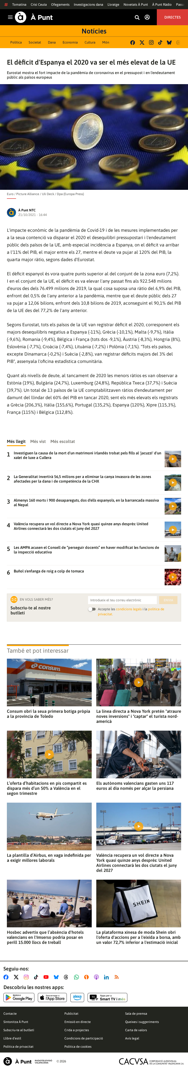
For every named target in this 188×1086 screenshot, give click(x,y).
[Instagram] (151, 42)
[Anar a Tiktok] (37, 977)
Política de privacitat (18, 1046)
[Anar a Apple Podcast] (97, 977)
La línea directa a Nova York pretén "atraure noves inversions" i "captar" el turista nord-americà (138, 716)
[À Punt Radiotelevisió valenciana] (27, 1061)
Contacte (10, 1013)
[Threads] (178, 42)
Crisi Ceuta (39, 4)
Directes (172, 17)
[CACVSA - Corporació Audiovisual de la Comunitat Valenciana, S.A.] (152, 1061)
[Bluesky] (169, 42)
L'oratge (113, 4)
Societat (35, 42)
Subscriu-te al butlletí (18, 1030)
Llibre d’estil (12, 1038)
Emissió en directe (77, 1022)
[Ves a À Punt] (34, 17)
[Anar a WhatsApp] (77, 977)
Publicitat (71, 1013)
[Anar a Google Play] (18, 997)
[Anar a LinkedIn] (107, 977)
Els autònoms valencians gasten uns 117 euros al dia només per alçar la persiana (135, 786)
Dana (52, 42)
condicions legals (129, 609)
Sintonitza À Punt (15, 1022)
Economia (70, 42)
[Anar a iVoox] (87, 977)
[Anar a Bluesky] (57, 977)
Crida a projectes (76, 1030)
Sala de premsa (136, 1013)
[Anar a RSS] (117, 977)
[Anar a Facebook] (6, 977)
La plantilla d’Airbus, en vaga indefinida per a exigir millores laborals (49, 858)
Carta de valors (136, 1030)
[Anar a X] (17, 977)
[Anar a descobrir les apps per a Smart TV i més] (107, 997)
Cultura (90, 42)
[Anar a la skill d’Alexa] (77, 997)
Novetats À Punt (136, 4)
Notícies (94, 31)
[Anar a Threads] (67, 977)
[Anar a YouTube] (47, 977)
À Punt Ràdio (162, 4)
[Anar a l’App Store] (52, 997)
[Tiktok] (160, 42)
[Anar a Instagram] (27, 977)
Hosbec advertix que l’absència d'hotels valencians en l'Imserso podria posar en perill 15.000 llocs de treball (45, 937)
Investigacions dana (88, 4)
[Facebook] (132, 42)
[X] (142, 42)
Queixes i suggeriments (142, 1022)
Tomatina (19, 4)
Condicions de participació (83, 1038)
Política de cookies (77, 1046)
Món (105, 42)
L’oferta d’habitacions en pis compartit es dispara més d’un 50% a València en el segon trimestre (47, 788)
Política (16, 42)
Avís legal (132, 1038)
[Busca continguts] (137, 18)
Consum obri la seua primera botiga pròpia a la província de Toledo (48, 714)
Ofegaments (60, 4)
